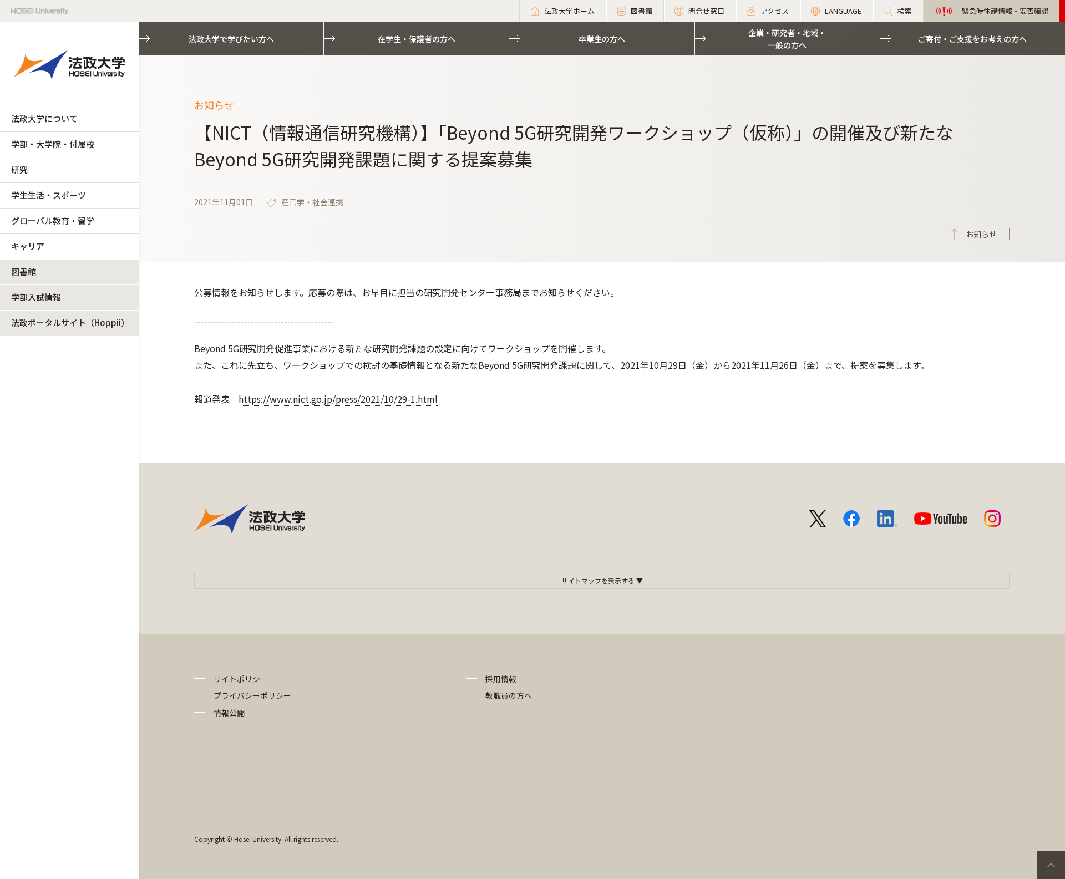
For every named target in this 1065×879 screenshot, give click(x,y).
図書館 (23, 271)
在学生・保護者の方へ (416, 38)
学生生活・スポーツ (48, 195)
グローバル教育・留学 (52, 220)
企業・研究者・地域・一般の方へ (787, 38)
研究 (19, 169)
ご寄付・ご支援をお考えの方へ (972, 38)
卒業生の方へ (602, 38)
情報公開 (229, 712)
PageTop (1051, 865)
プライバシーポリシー (252, 695)
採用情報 (500, 678)
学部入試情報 (36, 297)
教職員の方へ (508, 695)
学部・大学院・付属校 (52, 144)
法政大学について (44, 118)
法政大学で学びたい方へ (231, 38)
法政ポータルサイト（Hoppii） (70, 322)
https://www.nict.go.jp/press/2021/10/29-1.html (338, 398)
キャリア (27, 246)
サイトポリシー (241, 678)
